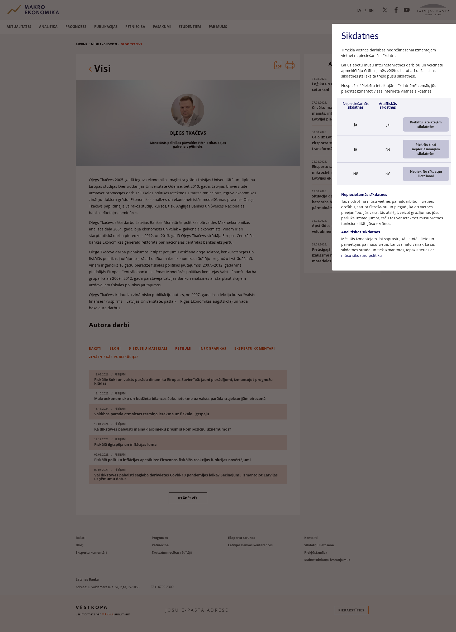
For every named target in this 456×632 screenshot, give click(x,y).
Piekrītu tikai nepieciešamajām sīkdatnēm (426, 149)
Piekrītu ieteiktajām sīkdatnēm (426, 124)
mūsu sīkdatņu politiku (361, 255)
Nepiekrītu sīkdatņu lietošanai (426, 173)
